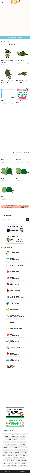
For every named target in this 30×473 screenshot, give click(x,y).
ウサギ (7, 444)
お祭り (15, 439)
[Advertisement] (15, 20)
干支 (22, 457)
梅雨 (24, 460)
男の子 (17, 463)
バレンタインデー (7, 449)
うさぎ (8, 439)
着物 (14, 465)
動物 (17, 452)
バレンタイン (23, 447)
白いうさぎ (6, 465)
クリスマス (22, 444)
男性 (24, 463)
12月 (17, 434)
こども (6, 442)
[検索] (27, 219)
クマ (14, 444)
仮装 (25, 449)
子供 (15, 457)
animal (24, 434)
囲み (24, 452)
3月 (5, 434)
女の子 (18, 455)
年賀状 (6, 460)
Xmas (22, 436)
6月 (11, 434)
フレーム (18, 449)
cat (7, 436)
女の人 (10, 455)
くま (22, 439)
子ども (8, 457)
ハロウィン (13, 447)
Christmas (14, 436)
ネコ (5, 447)
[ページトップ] (27, 470)
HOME (4, 41)
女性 (25, 455)
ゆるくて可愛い (22, 442)
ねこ (13, 442)
